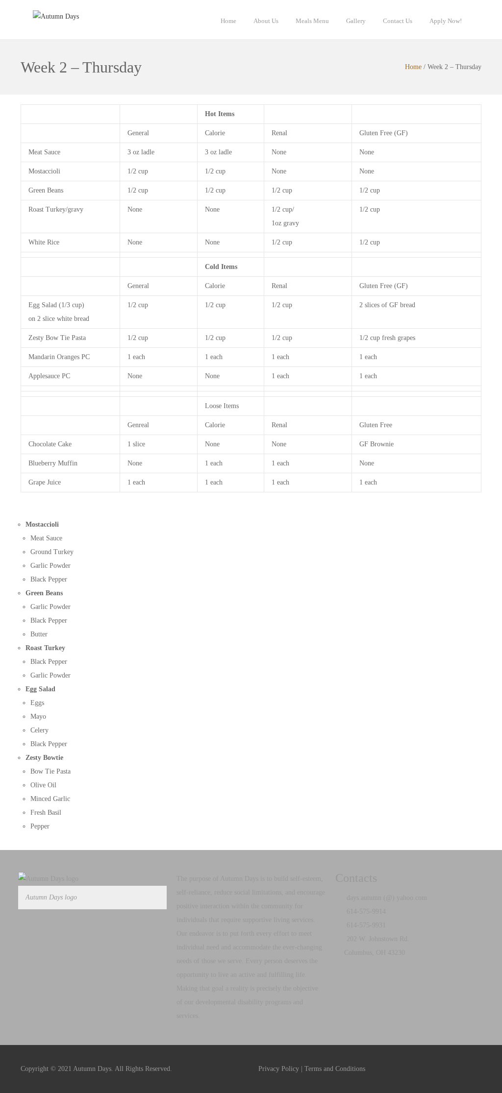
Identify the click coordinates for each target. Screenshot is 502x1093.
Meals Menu (312, 20)
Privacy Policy (278, 1068)
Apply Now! (445, 20)
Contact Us (397, 20)
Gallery (356, 20)
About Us (265, 20)
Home (228, 20)
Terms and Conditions (334, 1068)
